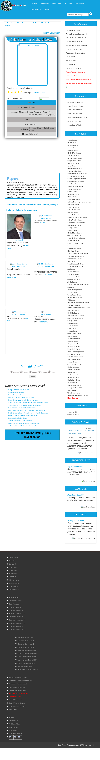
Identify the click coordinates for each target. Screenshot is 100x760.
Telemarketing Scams (74, 290)
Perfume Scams (72, 212)
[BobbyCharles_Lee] (46, 264)
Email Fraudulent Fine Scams (77, 277)
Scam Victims (13, 586)
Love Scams (71, 143)
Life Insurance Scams (74, 375)
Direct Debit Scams (73, 349)
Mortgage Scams (73, 377)
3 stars (34, 372)
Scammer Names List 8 (17, 629)
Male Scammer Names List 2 (27, 653)
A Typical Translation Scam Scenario (20, 421)
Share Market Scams (74, 359)
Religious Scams (73, 155)
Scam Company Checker (75, 106)
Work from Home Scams (75, 186)
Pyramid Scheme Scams (75, 176)
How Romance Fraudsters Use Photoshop (22, 408)
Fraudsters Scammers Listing (18, 684)
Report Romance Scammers (75, 72)
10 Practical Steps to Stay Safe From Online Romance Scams (28, 402)
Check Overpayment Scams (76, 179)
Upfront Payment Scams (75, 243)
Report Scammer (36, 9)
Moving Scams (72, 197)
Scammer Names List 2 (17, 610)
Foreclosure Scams (73, 346)
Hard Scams (71, 328)
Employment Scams (74, 225)
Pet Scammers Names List (26, 663)
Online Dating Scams (74, 235)
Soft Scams (71, 287)
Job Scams (71, 269)
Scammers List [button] (56, 3)
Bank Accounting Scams (75, 357)
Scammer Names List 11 (26, 644)
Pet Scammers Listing (25, 666)
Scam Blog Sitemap (15, 733)
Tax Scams (71, 261)
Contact (47, 9)
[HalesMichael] (46, 216)
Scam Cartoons (71, 61)
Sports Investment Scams (75, 315)
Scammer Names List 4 (17, 617)
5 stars (16, 372)
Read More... (43, 222)
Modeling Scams (73, 194)
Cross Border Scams (74, 364)
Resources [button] (34, 3)
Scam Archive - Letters (73, 68)
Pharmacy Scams (73, 310)
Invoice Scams (72, 372)
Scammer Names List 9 (25, 638)
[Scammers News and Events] (86, 453)
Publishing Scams (73, 205)
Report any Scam (71, 76)
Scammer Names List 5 (17, 620)
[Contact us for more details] (83, 538)
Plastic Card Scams (73, 380)
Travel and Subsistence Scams (77, 395)
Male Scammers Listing (17, 687)
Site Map (12, 718)
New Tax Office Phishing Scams (77, 253)
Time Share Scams (73, 393)
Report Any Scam (15, 697)
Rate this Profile (39, 93)
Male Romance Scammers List (76, 38)
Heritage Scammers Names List (28, 669)
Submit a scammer (51, 33)
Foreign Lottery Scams (74, 158)
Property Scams (72, 341)
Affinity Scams (72, 282)
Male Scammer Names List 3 (27, 657)
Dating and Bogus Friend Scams (78, 284)
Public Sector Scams (74, 385)
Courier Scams (72, 362)
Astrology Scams (73, 272)
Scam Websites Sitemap (17, 703)
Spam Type (13, 570)
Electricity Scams (73, 313)
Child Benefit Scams (74, 305)
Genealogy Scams (73, 279)
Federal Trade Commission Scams (78, 308)
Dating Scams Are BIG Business (18, 390)
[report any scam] (67, 87)
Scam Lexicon (14, 598)
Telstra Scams (72, 292)
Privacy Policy (13, 730)
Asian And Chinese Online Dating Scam (21, 397)
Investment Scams (73, 241)
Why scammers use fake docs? (18, 392)
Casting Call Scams (73, 189)
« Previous (12, 205)
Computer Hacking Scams (76, 238)
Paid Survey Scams (73, 210)
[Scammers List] (88, 481)
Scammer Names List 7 (17, 626)
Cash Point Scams (73, 354)
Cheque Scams (72, 326)
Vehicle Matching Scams (75, 352)
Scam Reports (70, 57)
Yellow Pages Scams (74, 295)
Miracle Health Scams (74, 297)
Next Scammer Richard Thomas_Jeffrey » (38, 205)
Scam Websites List (15, 700)
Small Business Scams (75, 318)
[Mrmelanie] (46, 312)
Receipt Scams (72, 331)
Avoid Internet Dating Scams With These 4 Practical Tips (26, 410)
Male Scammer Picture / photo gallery (78, 80)
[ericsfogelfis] (19, 226)
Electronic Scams (73, 367)
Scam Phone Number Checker (77, 117)
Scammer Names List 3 (17, 614)
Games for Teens (73, 414)
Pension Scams (72, 336)
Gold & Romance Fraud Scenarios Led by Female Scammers (28, 413)
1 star (52, 372)
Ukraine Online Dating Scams (17, 418)
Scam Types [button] (45, 3)
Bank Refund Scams (74, 248)
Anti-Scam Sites (14, 724)
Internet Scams (72, 148)
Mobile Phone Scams (74, 233)
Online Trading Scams (74, 220)
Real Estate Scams (73, 199)
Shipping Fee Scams (74, 344)
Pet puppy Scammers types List (76, 45)
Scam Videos (70, 64)
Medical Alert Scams (74, 153)
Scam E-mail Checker (74, 110)
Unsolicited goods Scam (75, 264)
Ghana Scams (72, 140)
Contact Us (12, 564)
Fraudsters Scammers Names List (20, 681)
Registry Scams (72, 323)
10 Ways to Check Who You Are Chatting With (23, 426)
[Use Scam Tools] (88, 507)
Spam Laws (13, 573)
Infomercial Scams (73, 370)
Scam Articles (13, 721)
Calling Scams (72, 321)
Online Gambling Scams (75, 256)
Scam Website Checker (73, 30)
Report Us (12, 577)
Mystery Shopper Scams (75, 168)
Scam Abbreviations (15, 601)
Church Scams (72, 192)
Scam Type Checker (74, 121)
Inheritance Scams (73, 339)
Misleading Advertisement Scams (78, 303)
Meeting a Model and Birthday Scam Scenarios (23, 415)
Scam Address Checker (75, 102)
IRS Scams (71, 300)
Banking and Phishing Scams (77, 217)
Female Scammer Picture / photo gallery (79, 83)
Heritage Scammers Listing (18, 677)
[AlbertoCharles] (19, 312)
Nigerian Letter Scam (74, 171)
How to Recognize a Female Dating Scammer (23, 400)
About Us (12, 561)
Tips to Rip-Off (14, 709)
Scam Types (13, 567)
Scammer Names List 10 (26, 641)
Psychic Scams (72, 382)
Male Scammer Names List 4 (27, 660)
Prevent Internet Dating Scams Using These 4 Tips (24, 405)
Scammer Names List (16, 607)
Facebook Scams (73, 145)
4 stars (25, 372)
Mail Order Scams (73, 251)
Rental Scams (72, 230)
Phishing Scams (72, 150)
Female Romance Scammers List (77, 34)
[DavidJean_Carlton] (18, 264)
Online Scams (10, 23)
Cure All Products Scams (75, 181)
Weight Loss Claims (74, 161)
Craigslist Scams (73, 207)
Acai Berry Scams (73, 184)
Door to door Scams (74, 246)
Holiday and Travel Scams (76, 223)
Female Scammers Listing (17, 690)
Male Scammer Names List (27, 650)
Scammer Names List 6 (17, 623)
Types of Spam (14, 583)
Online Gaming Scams (74, 259)
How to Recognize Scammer (17, 395)
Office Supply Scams (74, 334)
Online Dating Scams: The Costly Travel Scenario (24, 423)
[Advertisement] (32, 156)
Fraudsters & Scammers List (75, 53)
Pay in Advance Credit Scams (77, 174)
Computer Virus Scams (75, 215)
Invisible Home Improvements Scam (79, 202)
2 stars (44, 372)
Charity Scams (72, 228)
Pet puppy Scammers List (74, 41)
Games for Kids (72, 412)
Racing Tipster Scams (74, 388)
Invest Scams (71, 166)
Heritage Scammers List (74, 49)
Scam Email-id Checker (75, 114)
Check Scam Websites (74, 125)
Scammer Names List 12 (26, 647)
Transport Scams (73, 163)
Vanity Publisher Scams (75, 266)
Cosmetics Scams (73, 274)
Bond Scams (71, 390)
